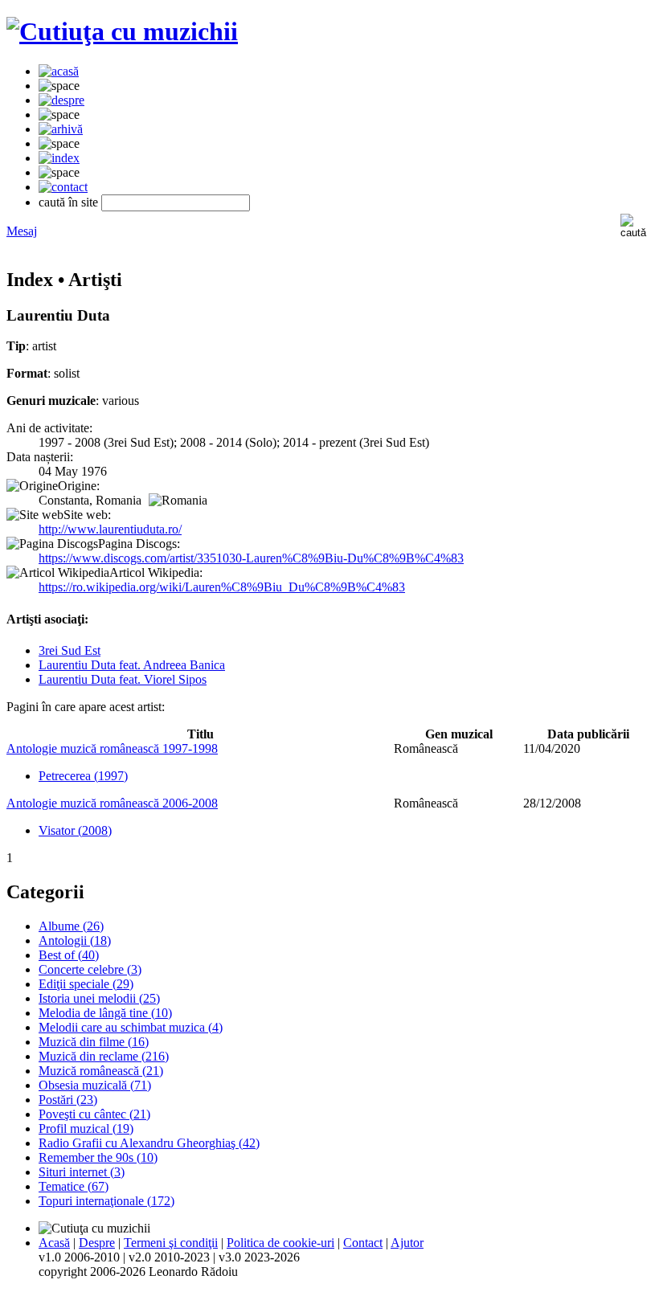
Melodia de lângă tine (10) (105, 1013)
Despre (97, 1242)
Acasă (54, 1242)
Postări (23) (68, 1099)
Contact (363, 1242)
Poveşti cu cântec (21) (94, 1114)
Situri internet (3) (82, 1172)
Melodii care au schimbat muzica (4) (131, 1027)
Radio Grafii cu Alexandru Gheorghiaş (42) (149, 1143)
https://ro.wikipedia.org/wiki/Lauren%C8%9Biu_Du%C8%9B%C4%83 (222, 587)
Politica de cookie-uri (280, 1242)
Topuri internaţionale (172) (106, 1201)
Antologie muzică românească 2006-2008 (112, 803)
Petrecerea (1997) (83, 776)
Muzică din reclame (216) (104, 1056)
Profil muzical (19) (86, 1128)
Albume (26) (71, 926)
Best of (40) (69, 955)
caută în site (68, 202)
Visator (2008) (75, 830)
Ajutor (407, 1242)
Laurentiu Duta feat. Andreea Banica (132, 665)
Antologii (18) (75, 940)
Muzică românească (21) (101, 1070)
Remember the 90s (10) (98, 1157)
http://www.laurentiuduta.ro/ (110, 529)
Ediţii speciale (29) (86, 984)
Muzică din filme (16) (94, 1042)
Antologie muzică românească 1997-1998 (112, 748)
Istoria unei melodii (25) (99, 998)
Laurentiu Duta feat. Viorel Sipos (123, 679)
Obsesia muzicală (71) (95, 1085)
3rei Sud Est (69, 650)
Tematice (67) (73, 1186)
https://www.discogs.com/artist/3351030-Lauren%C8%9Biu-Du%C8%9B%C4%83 (251, 558)
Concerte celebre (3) (90, 969)
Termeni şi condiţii (171, 1242)
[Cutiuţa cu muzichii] (122, 31)
